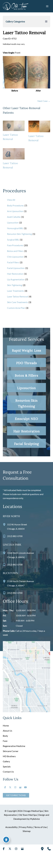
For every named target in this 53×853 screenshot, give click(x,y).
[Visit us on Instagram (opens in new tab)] (15, 787)
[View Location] (5, 524)
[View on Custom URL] (26, 676)
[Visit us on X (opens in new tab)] (10, 787)
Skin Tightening (14, 285)
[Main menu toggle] (47, 6)
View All (11, 199)
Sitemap (27, 831)
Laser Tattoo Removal (17, 296)
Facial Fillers (13, 262)
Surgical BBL (13, 239)
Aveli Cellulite (13, 216)
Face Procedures (15, 245)
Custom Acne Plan (16, 307)
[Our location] (42, 848)
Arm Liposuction (15, 211)
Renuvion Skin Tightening (19, 234)
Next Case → (43, 101)
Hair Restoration (15, 273)
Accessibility (11, 827)
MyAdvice (35, 818)
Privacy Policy (26, 827)
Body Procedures (15, 205)
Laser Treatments (15, 290)
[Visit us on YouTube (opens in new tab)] (25, 787)
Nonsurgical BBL (15, 228)
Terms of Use (40, 827)
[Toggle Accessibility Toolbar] (6, 839)
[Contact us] (49, 848)
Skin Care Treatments (17, 302)
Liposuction (13, 222)
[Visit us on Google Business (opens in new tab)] (20, 787)
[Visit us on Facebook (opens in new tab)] (5, 787)
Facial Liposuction (16, 268)
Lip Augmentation (16, 279)
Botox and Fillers (15, 251)
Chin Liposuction (15, 256)
